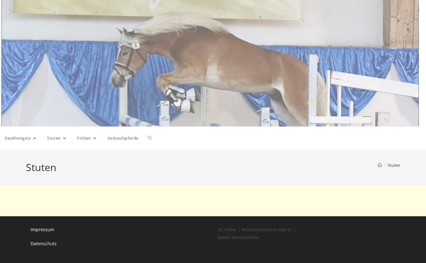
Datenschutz (44, 243)
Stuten (394, 165)
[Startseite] (380, 165)
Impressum (42, 229)
